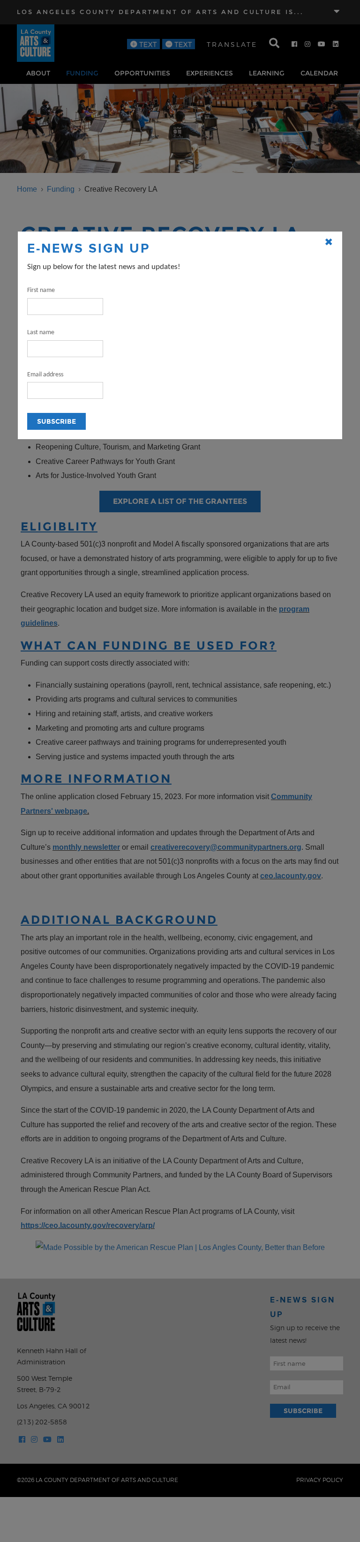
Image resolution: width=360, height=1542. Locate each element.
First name (41, 290)
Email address (45, 374)
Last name (40, 332)
